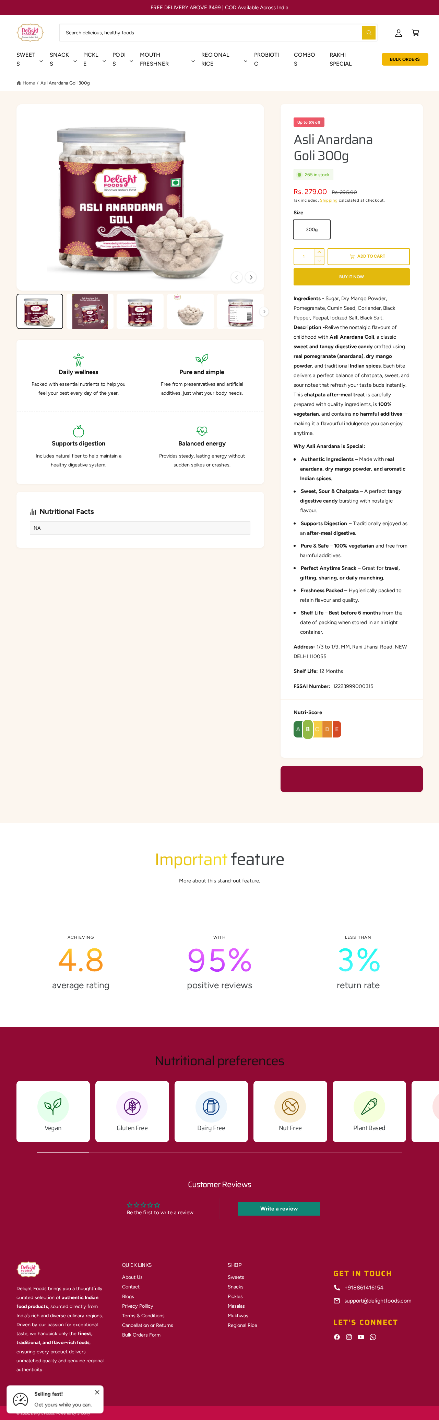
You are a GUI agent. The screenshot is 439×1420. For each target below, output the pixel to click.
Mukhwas (238, 1315)
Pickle (90, 59)
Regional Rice (242, 1325)
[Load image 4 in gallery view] (190, 311)
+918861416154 (363, 1287)
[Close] (97, 1392)
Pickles (235, 1296)
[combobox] (218, 32)
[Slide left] (236, 277)
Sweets (25, 59)
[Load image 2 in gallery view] (90, 311)
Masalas (236, 1306)
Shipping (328, 200)
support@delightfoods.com (377, 1300)
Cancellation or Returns (147, 1325)
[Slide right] (250, 277)
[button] (415, 32)
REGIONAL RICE (215, 59)
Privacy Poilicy (137, 1306)
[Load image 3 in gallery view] (140, 311)
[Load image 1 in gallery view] (39, 311)
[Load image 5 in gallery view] (240, 311)
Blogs (128, 1296)
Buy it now (351, 276)
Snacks (59, 59)
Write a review (278, 1208)
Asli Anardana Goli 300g (65, 83)
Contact (131, 1287)
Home (29, 83)
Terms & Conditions (143, 1315)
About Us (132, 1277)
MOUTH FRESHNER (154, 59)
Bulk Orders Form (141, 1335)
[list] (219, 962)
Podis (118, 59)
